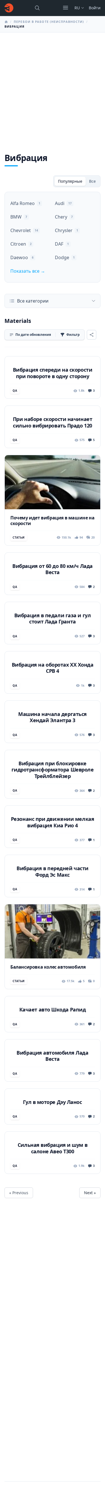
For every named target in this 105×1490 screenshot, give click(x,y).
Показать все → (27, 271)
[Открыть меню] (65, 7)
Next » (90, 1192)
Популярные (70, 181)
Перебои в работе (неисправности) (49, 21)
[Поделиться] (91, 335)
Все (92, 181)
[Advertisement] (52, 88)
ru (77, 7)
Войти (95, 7)
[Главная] (8, 7)
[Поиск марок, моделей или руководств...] (37, 8)
